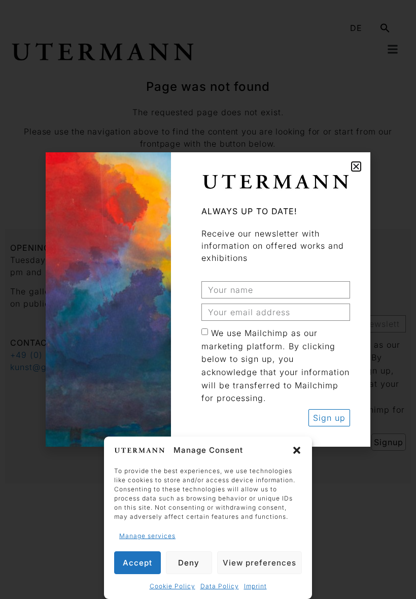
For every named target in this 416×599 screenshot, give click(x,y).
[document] (208, 299)
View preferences (259, 563)
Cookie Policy (172, 586)
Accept (137, 563)
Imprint (255, 586)
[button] (297, 450)
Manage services (147, 536)
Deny (188, 563)
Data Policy (219, 586)
